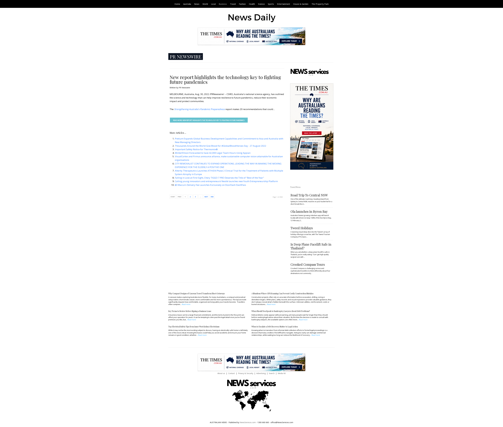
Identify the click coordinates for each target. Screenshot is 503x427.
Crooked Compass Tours (308, 264)
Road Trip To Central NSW (309, 195)
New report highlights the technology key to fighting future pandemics (225, 79)
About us (221, 373)
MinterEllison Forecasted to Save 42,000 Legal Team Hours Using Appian (212, 152)
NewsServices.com (248, 422)
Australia (187, 4)
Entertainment (283, 4)
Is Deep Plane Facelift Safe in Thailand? (311, 246)
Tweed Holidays (302, 228)
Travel (233, 4)
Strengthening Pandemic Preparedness (199, 109)
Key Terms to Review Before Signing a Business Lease (189, 311)
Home (177, 4)
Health (252, 4)
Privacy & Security (245, 373)
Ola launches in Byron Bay (309, 211)
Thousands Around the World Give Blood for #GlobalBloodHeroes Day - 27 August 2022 (220, 145)
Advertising (261, 373)
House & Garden (300, 4)
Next (206, 197)
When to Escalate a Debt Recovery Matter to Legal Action (275, 326)
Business (223, 4)
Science (261, 4)
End (212, 197)
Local (213, 4)
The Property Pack (320, 4)
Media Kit (282, 373)
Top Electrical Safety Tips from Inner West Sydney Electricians (193, 326)
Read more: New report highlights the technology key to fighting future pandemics (208, 120)
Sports (271, 4)
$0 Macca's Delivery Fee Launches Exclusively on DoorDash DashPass (210, 184)
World (205, 4)
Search (272, 373)
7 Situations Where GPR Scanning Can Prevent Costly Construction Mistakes (282, 293)
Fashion (242, 4)
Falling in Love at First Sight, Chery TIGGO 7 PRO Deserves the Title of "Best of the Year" (219, 177)
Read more (186, 304)
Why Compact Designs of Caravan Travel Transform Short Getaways (196, 293)
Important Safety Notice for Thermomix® (196, 149)
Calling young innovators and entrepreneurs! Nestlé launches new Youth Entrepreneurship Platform (226, 181)
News (196, 4)
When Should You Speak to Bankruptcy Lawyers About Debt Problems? (281, 311)
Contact (231, 373)
